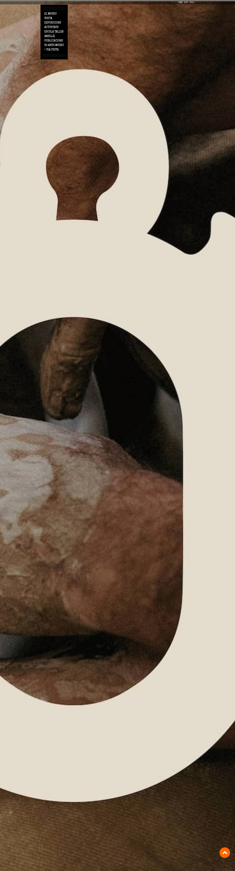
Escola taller (53, 31)
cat (180, 2)
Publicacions (53, 40)
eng (192, 2)
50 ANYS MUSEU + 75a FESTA (54, 47)
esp (186, 2)
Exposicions (52, 22)
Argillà (49, 36)
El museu (50, 14)
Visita (48, 18)
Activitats (51, 27)
